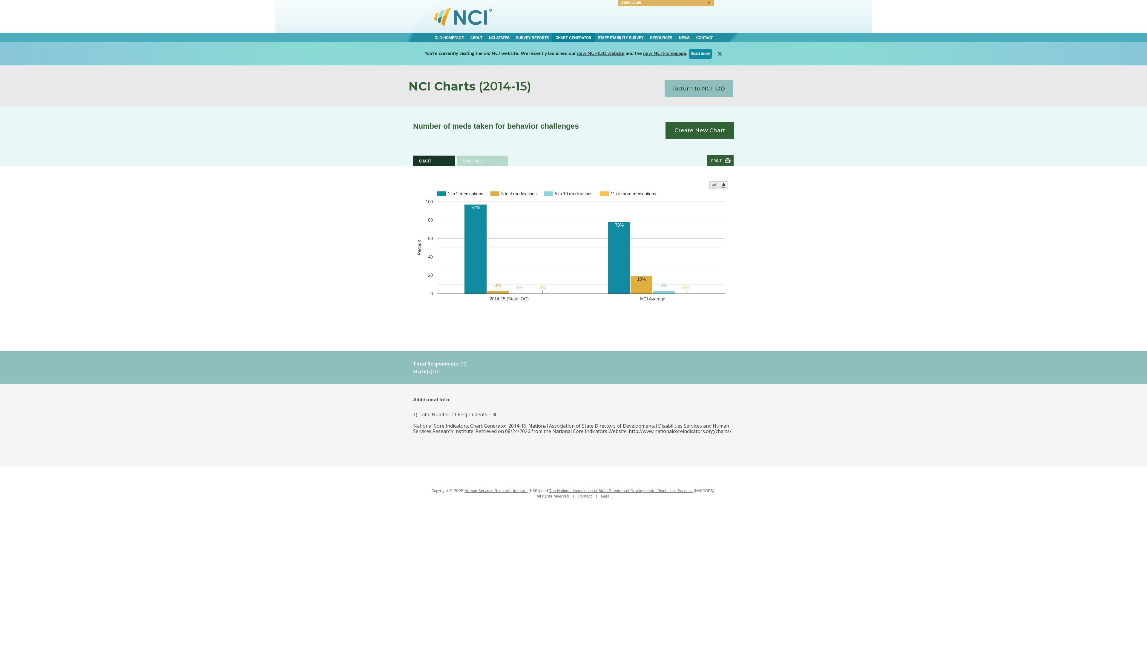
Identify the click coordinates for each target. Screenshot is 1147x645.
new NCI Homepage (664, 53)
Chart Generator (573, 37)
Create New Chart (699, 130)
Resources (661, 37)
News (684, 37)
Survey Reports (532, 37)
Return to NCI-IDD (699, 88)
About (476, 37)
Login (664, 4)
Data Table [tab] (473, 161)
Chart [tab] (425, 161)
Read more (700, 54)
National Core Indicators (463, 16)
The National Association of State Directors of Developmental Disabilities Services (621, 490)
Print (716, 160)
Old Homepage (449, 37)
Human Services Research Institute (496, 490)
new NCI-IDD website (601, 53)
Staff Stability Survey (620, 37)
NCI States (499, 37)
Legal (605, 496)
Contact (704, 37)
